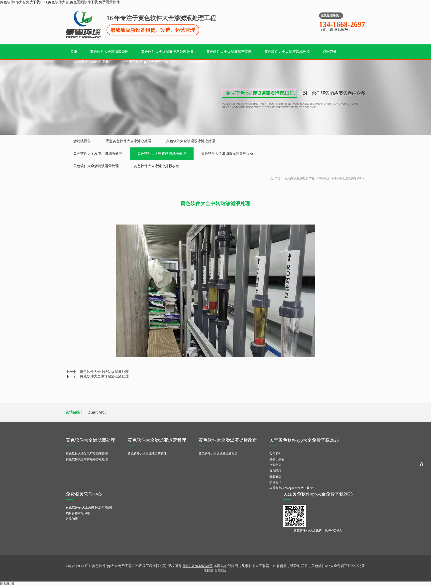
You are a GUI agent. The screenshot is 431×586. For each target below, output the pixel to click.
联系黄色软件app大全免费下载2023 (292, 488)
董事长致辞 (276, 459)
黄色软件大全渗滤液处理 (109, 52)
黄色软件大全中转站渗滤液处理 (161, 153)
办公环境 (275, 470)
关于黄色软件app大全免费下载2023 (149, 62)
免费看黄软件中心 (202, 62)
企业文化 (275, 465)
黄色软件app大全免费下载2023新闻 (89, 507)
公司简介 (275, 453)
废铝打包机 (97, 412)
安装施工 (275, 476)
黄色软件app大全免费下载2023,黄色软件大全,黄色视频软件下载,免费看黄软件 (60, 2)
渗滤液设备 (82, 141)
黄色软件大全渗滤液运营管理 (229, 52)
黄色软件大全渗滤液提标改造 (287, 52)
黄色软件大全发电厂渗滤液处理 (97, 153)
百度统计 (221, 570)
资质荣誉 (329, 52)
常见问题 (72, 519)
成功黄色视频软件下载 (91, 62)
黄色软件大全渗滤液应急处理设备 (167, 52)
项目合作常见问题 (78, 513)
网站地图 (7, 584)
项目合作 (275, 482)
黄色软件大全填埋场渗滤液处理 (190, 141)
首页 (73, 52)
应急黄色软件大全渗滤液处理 (128, 141)
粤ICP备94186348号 (198, 566)
